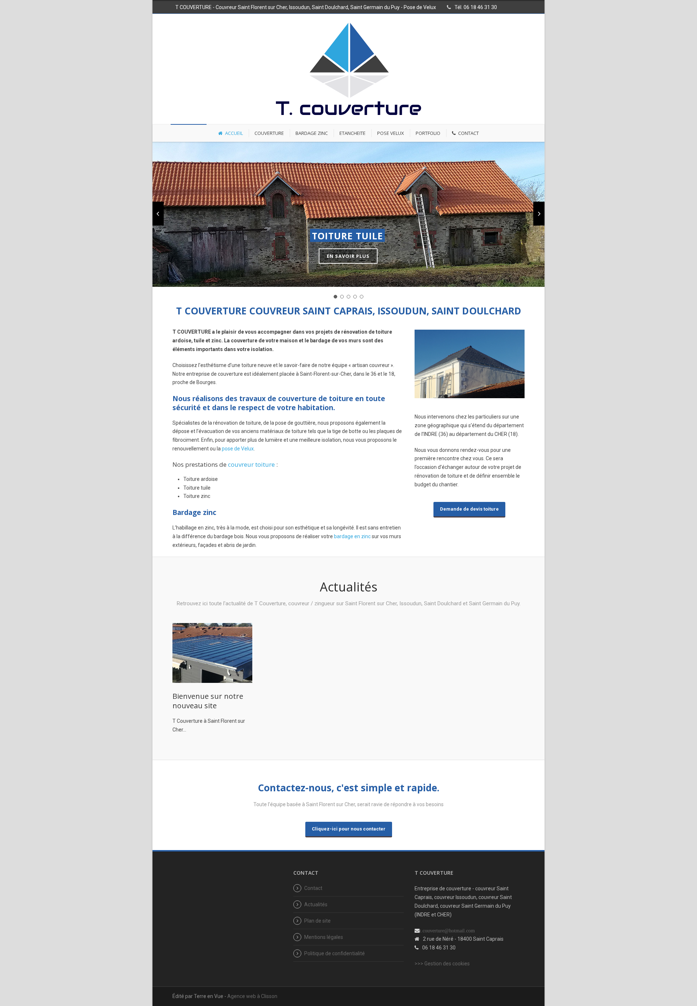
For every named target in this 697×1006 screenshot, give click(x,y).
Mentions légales (323, 937)
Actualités (315, 904)
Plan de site (317, 921)
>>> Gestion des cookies (442, 963)
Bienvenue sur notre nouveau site (207, 700)
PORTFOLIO (428, 133)
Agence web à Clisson (252, 996)
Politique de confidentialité (334, 953)
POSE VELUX (390, 133)
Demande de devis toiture (469, 509)
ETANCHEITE (352, 133)
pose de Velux (238, 449)
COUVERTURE (269, 133)
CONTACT (468, 133)
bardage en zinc (352, 536)
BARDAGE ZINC (311, 133)
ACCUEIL (234, 133)
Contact (313, 888)
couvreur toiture (251, 464)
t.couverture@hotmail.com (447, 930)
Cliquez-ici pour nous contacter (349, 829)
